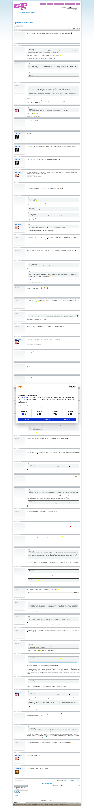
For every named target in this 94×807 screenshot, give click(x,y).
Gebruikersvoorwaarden (49, 804)
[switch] (39, 414)
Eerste (64, 780)
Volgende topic (49, 783)
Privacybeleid (40, 804)
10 (73, 780)
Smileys (15, 792)
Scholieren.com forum (19, 22)
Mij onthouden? (77, 7)
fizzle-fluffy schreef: (32, 214)
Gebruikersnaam (64, 7)
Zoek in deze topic (76, 28)
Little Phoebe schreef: (32, 199)
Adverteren (35, 804)
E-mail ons (68, 802)
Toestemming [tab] (24, 391)
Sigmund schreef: (32, 465)
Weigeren (27, 419)
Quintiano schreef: (32, 74)
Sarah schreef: (31, 49)
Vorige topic (44, 783)
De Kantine (31, 22)
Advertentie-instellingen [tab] (55, 391)
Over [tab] (70, 391)
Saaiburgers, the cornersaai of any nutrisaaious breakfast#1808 (29, 23)
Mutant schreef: (31, 86)
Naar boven (79, 802)
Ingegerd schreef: (31, 314)
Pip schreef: (30, 65)
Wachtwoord (64, 9)
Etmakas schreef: (32, 109)
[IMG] (15, 793)
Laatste (77, 780)
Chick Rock (18, 768)
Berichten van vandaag (26, 12)
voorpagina (20, 1)
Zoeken (32, 12)
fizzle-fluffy (17, 133)
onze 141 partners (25, 397)
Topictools (69, 28)
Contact (66, 804)
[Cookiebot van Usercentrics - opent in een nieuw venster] (70, 387)
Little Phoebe (18, 108)
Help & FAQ (62, 804)
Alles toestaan (66, 419)
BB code (15, 791)
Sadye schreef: (31, 570)
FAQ (20, 12)
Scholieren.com (73, 802)
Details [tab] (39, 391)
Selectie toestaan (47, 419)
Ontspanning (26, 22)
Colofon (56, 804)
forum (24, 1)
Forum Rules (16, 795)
